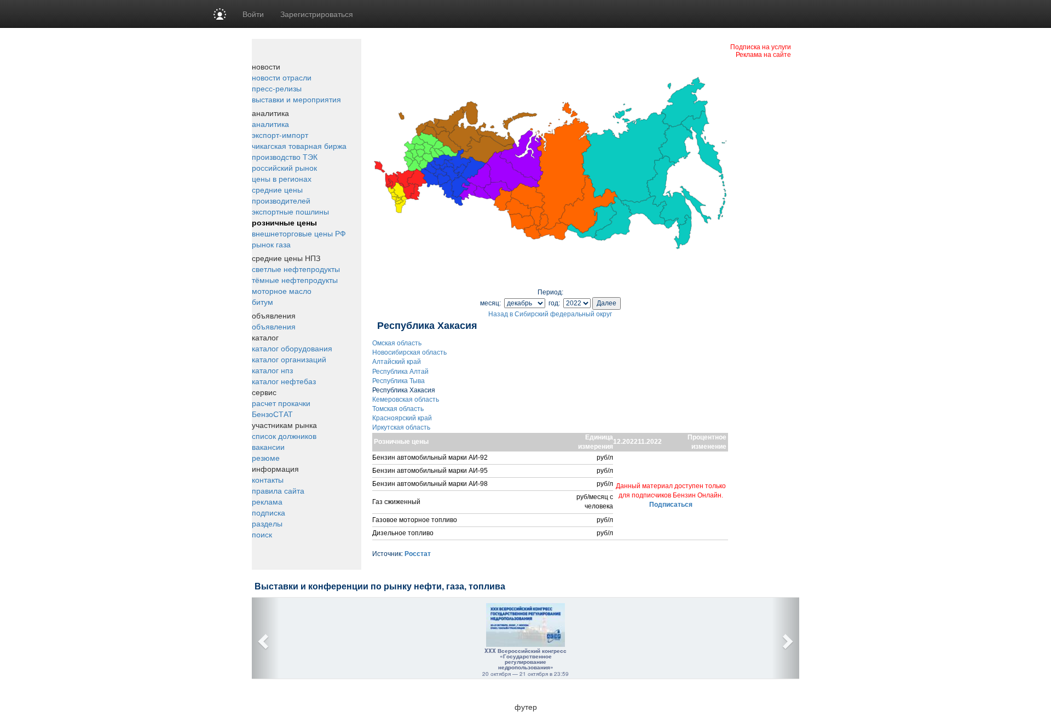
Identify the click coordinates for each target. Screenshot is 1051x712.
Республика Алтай (400, 371)
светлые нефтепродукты (296, 268)
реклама (267, 501)
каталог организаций (289, 359)
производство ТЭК (284, 156)
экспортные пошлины (290, 211)
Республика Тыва (398, 381)
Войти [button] (253, 13)
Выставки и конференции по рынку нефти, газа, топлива (380, 586)
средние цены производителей (281, 195)
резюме (266, 457)
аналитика (270, 123)
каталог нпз (272, 369)
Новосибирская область (409, 352)
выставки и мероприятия (296, 99)
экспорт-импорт (280, 134)
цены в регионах (281, 178)
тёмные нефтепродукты (295, 279)
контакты (268, 479)
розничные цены (284, 222)
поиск (262, 534)
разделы (267, 523)
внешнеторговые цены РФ (299, 233)
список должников (284, 435)
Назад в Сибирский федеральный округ (550, 314)
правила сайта (278, 490)
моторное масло (281, 290)
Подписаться (670, 504)
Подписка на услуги (760, 46)
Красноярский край (402, 418)
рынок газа (271, 244)
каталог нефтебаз (284, 380)
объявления (274, 326)
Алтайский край (396, 362)
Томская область (398, 409)
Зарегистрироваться (316, 13)
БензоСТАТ (272, 413)
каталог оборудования (292, 348)
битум (262, 301)
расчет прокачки (281, 402)
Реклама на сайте (763, 54)
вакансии (268, 446)
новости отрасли (281, 77)
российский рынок (284, 167)
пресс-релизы (277, 88)
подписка (268, 512)
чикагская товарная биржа (299, 145)
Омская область (396, 343)
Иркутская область (401, 427)
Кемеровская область (405, 399)
